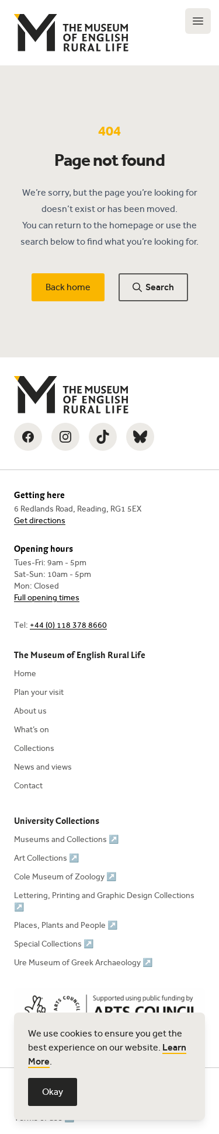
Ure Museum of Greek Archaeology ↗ (83, 963)
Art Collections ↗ (46, 858)
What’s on (31, 730)
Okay (52, 1091)
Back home (68, 287)
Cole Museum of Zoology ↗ (65, 877)
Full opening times (46, 598)
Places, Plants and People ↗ (65, 925)
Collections (34, 748)
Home (25, 674)
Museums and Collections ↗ (66, 839)
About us (30, 711)
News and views (43, 767)
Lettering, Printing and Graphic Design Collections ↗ (104, 901)
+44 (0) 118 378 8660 (68, 625)
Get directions (39, 521)
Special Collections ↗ (53, 944)
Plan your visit (39, 692)
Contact (28, 786)
